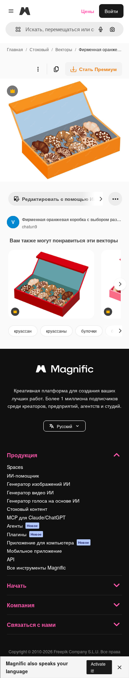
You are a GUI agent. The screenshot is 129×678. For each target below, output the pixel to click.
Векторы (63, 49)
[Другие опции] (38, 69)
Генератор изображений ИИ (38, 483)
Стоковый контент (27, 508)
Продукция (22, 455)
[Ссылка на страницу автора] (13, 223)
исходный (46, 91)
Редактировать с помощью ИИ (55, 200)
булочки (89, 331)
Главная (15, 49)
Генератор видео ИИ (30, 492)
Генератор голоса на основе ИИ (43, 500)
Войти (111, 11)
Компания (20, 605)
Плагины (24, 534)
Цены (87, 11)
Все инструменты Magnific (36, 567)
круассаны (56, 331)
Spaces (15, 466)
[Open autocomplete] (15, 29)
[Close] (119, 667)
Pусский (64, 426)
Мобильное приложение (34, 550)
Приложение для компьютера (48, 542)
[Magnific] (65, 370)
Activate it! (98, 667)
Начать (16, 585)
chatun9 (29, 226)
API (10, 559)
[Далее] (101, 199)
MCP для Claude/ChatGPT (36, 517)
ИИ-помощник (23, 475)
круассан (23, 331)
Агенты (22, 525)
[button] (64, 426)
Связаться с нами (31, 625)
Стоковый (39, 49)
